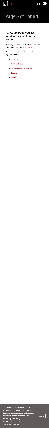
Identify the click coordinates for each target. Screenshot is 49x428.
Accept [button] (41, 416)
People (29, 47)
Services (14, 59)
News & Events (17, 64)
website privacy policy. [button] (13, 424)
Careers (14, 73)
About (13, 78)
